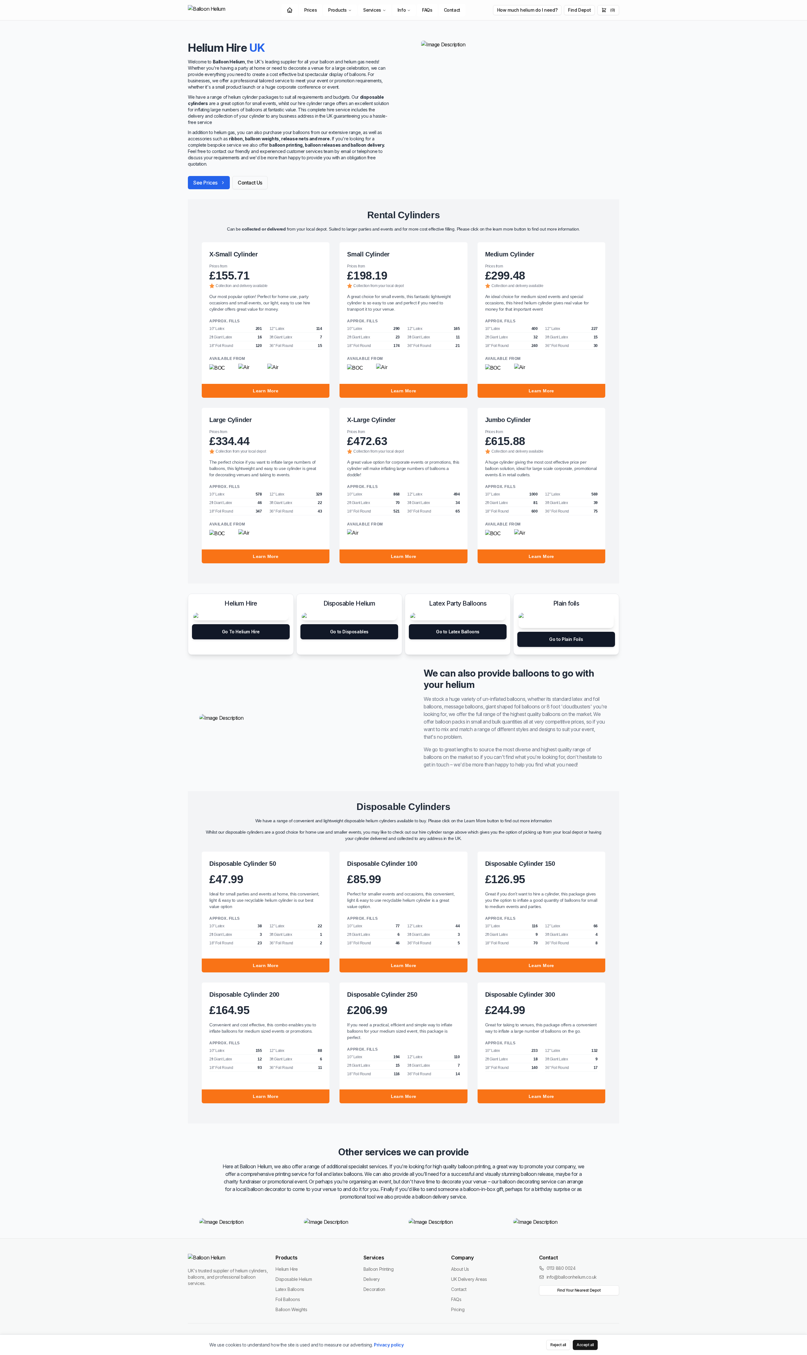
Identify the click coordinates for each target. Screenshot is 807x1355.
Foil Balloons (288, 1299)
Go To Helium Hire (241, 631)
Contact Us (250, 182)
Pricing (457, 1309)
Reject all (558, 1344)
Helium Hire (287, 1269)
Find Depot (579, 10)
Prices (310, 10)
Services (372, 10)
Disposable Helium (294, 1279)
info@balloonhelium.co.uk (572, 1277)
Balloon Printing (378, 1269)
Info (402, 10)
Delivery (371, 1279)
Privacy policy (389, 1344)
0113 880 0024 (561, 1268)
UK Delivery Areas (469, 1279)
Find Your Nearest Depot (579, 1290)
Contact (452, 10)
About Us (460, 1269)
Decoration (374, 1289)
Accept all (585, 1344)
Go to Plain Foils (566, 639)
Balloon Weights (291, 1309)
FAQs (427, 10)
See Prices (205, 182)
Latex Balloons (290, 1289)
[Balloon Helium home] (221, 10)
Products (337, 10)
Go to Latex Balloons (457, 631)
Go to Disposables (349, 631)
